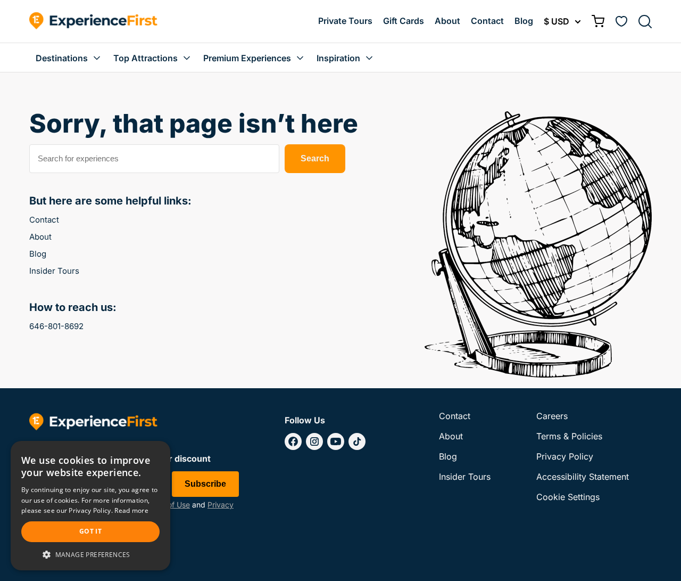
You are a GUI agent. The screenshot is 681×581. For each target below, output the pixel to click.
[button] (90, 554)
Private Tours (345, 20)
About (447, 20)
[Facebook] (293, 441)
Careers (552, 416)
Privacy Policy (564, 456)
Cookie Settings (568, 497)
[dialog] (90, 505)
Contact (487, 20)
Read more (131, 510)
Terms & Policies (569, 436)
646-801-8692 (56, 326)
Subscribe (205, 483)
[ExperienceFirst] (93, 21)
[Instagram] (314, 441)
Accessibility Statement (582, 476)
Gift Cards (403, 20)
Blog (523, 20)
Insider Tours (54, 271)
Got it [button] (90, 531)
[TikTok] (357, 441)
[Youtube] (335, 441)
